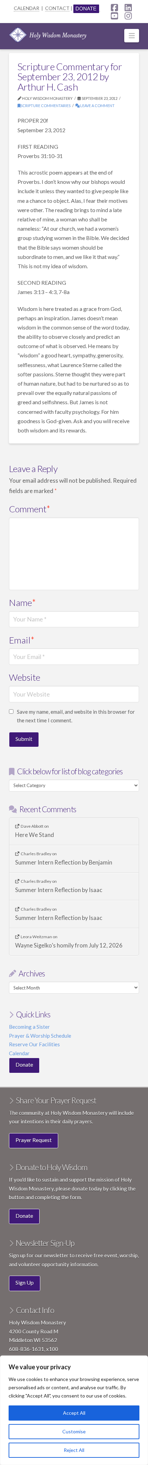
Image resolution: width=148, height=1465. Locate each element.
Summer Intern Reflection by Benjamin (63, 862)
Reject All (74, 1450)
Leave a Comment (97, 105)
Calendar (19, 1053)
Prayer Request (33, 1140)
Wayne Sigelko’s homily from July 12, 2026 (69, 945)
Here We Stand (34, 835)
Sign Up (24, 1282)
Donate (24, 1064)
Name (22, 602)
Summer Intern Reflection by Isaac (58, 890)
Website (24, 677)
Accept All (74, 1413)
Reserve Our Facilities (34, 1044)
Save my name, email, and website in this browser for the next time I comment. (76, 716)
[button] (131, 35)
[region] (74, 1410)
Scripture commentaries (45, 105)
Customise (74, 1431)
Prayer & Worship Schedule (40, 1036)
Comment (30, 509)
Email (22, 640)
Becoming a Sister (29, 1027)
